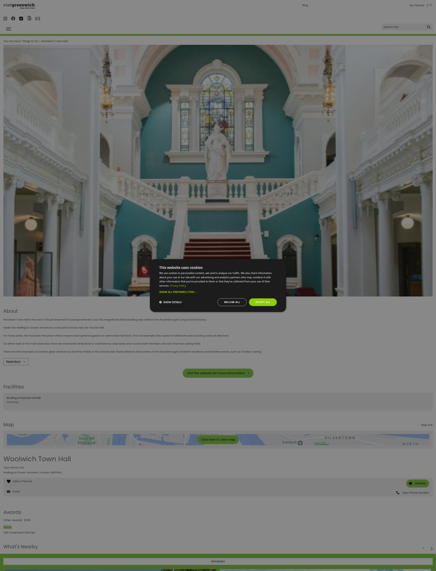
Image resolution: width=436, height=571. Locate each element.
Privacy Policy (178, 285)
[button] (218, 291)
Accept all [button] (262, 302)
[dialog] (218, 285)
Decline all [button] (232, 302)
